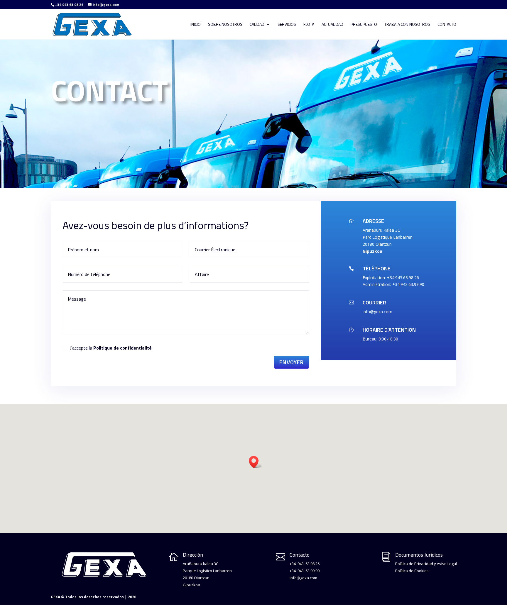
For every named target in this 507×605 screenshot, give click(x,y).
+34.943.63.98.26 (69, 4)
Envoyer (291, 362)
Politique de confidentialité (122, 347)
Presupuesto (364, 24)
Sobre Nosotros (225, 24)
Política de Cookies (412, 570)
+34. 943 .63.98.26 (305, 563)
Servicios (287, 24)
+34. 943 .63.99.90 (305, 570)
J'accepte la (111, 347)
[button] (255, 462)
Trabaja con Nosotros (407, 24)
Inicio (195, 24)
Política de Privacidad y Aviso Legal (426, 563)
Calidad (257, 24)
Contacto (446, 24)
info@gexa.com (303, 577)
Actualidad (332, 24)
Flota (308, 24)
